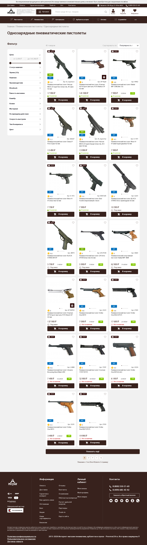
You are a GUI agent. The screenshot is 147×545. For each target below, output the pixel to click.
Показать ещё (92, 451)
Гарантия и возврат (37, 5)
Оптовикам (44, 504)
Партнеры (63, 508)
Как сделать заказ (46, 500)
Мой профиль (82, 493)
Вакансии (43, 523)
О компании (63, 494)
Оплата (22, 5)
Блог (41, 508)
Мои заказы (82, 489)
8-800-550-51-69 (134, 5)
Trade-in (52, 5)
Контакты (72, 5)
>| (100, 458)
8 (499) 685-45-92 (121, 490)
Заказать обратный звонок (124, 495)
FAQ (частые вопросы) (68, 498)
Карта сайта (64, 516)
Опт (61, 5)
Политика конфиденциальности (21, 537)
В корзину (63, 100)
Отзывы (62, 486)
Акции (41, 512)
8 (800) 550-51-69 (121, 486)
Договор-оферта (15, 542)
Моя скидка (82, 497)
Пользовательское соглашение (21, 539)
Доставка (10, 5)
